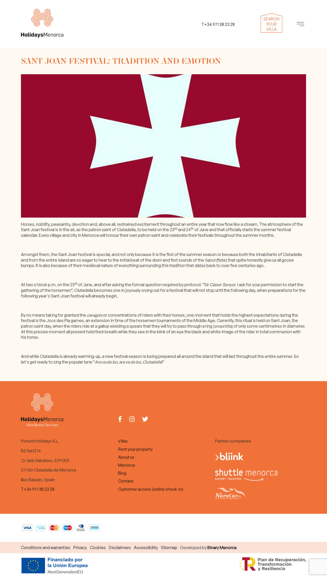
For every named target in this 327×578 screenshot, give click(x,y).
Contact (126, 481)
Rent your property (135, 449)
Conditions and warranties (45, 547)
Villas (123, 441)
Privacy (80, 547)
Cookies (98, 547)
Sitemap (169, 547)
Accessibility (146, 547)
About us (126, 457)
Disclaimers (120, 547)
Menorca (126, 465)
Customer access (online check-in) (150, 489)
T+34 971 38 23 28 (37, 489)
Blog (122, 473)
